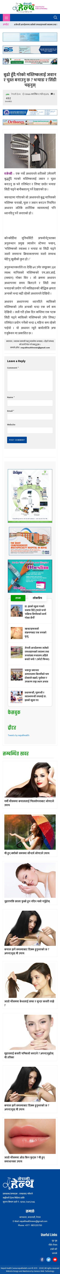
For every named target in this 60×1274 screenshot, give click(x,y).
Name (11, 397)
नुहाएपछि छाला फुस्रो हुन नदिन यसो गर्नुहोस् (27, 901)
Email (10, 411)
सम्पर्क (54, 1253)
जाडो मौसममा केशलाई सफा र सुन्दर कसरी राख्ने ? (29, 1003)
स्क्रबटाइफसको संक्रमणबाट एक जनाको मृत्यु (35, 633)
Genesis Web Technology (44, 1271)
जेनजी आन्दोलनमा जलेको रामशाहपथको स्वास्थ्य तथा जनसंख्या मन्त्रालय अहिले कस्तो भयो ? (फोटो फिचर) (37, 654)
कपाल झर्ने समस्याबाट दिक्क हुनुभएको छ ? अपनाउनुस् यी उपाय (26, 951)
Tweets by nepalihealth (18, 735)
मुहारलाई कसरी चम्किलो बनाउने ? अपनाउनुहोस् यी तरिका (28, 1055)
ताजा (18, 598)
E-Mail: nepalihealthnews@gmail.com (30, 1221)
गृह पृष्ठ (54, 1241)
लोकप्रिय (37, 598)
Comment (13, 368)
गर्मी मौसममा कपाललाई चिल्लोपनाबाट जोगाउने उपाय (29, 803)
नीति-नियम (52, 1245)
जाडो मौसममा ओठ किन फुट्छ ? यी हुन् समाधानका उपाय (24, 1159)
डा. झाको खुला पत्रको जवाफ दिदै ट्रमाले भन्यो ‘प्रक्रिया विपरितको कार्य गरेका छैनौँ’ (35, 612)
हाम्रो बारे (53, 1249)
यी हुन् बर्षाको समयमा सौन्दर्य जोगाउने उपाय (26, 853)
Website (11, 425)
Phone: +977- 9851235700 (30, 1225)
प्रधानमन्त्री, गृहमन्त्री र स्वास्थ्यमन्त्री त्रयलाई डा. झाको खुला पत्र (35, 696)
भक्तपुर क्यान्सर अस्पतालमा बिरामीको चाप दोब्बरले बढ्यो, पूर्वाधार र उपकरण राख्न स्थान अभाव (37, 676)
